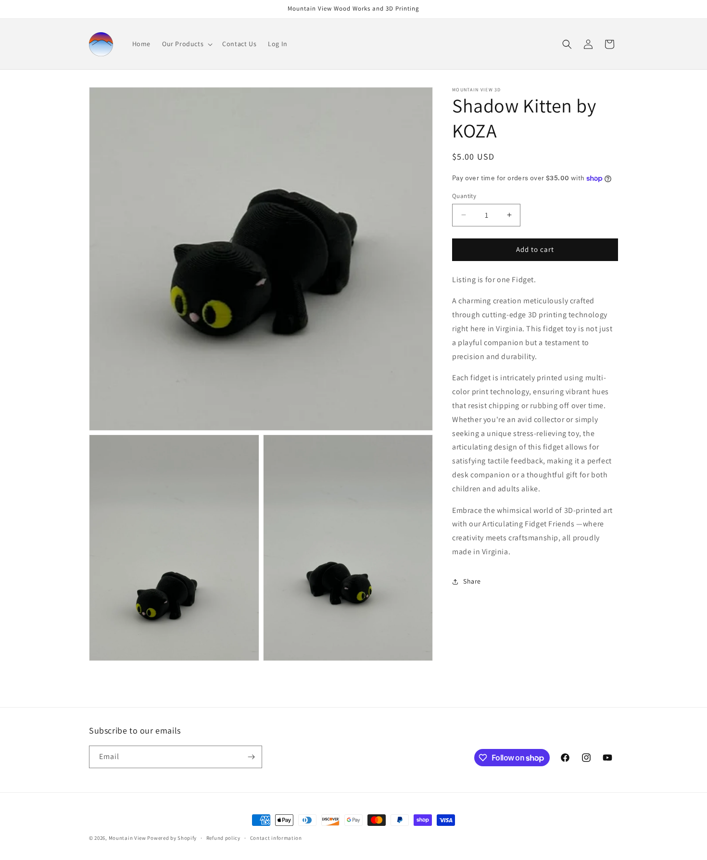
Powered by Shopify (172, 838)
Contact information (276, 838)
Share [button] (472, 581)
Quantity (464, 196)
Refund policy (223, 838)
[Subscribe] (251, 757)
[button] (186, 44)
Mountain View (127, 838)
